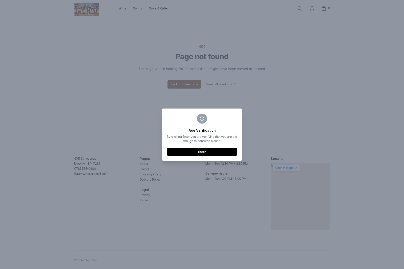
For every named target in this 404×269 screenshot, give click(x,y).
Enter (202, 152)
